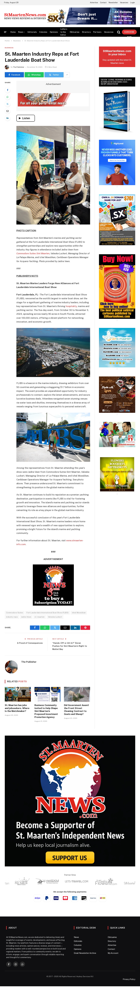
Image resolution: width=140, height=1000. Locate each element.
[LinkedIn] (7, 118)
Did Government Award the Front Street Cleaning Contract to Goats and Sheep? (76, 726)
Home (13, 32)
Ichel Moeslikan (79, 629)
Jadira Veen (26, 633)
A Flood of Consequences (30, 659)
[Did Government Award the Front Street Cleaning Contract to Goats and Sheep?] (77, 710)
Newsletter (113, 3)
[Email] (7, 111)
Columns (43, 32)
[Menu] (5, 32)
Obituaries (74, 32)
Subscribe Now (129, 32)
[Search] (119, 32)
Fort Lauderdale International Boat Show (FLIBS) (47, 629)
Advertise (94, 3)
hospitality (71, 306)
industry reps (12, 633)
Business (9, 48)
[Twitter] (7, 104)
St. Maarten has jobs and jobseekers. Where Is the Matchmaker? (17, 724)
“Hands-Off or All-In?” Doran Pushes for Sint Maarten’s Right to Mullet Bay (69, 662)
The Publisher (18, 67)
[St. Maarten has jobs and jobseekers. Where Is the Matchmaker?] (18, 710)
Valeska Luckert (55, 633)
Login (132, 3)
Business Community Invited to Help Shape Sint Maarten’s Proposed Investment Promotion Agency (46, 727)
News (20, 32)
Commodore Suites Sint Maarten (32, 253)
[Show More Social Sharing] (67, 74)
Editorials (32, 32)
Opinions (54, 32)
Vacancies (124, 3)
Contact (103, 3)
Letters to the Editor (63, 32)
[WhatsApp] (7, 97)
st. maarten (39, 633)
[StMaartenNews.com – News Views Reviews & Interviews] (26, 16)
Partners (97, 32)
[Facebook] (7, 90)
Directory (86, 32)
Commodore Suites (14, 629)
